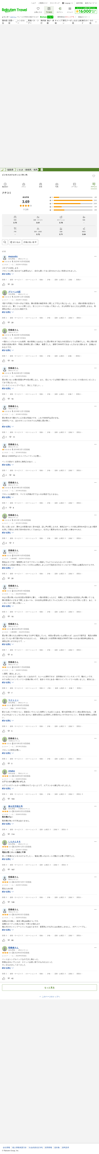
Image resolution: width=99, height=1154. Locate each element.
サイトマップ (54, 3)
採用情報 (48, 1147)
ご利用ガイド (43, 3)
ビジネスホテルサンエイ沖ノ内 (14, 175)
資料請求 (65, 1147)
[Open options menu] (95, 256)
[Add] (93, 176)
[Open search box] (5, 242)
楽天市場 (79, 3)
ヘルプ (33, 3)
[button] (15, 257)
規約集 (57, 1147)
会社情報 (6, 1147)
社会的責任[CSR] (36, 1147)
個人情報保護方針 (19, 1147)
